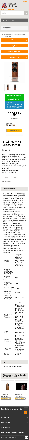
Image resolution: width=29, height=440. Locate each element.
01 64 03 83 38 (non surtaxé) (14, 104)
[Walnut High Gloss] (14, 125)
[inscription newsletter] (25, 412)
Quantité (14, 118)
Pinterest (14, 177)
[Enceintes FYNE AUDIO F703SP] (7, 87)
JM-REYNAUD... (5, 394)
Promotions (14, 57)
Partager (6, 177)
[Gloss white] (12, 125)
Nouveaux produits (14, 51)
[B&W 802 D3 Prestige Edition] (21, 386)
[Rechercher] (26, 13)
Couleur (9, 123)
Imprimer (8, 181)
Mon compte (5, 427)
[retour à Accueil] (2, 34)
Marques (14, 40)
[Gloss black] (10, 125)
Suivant (20, 87)
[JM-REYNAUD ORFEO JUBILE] (7, 386)
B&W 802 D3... (19, 394)
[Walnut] (7, 125)
